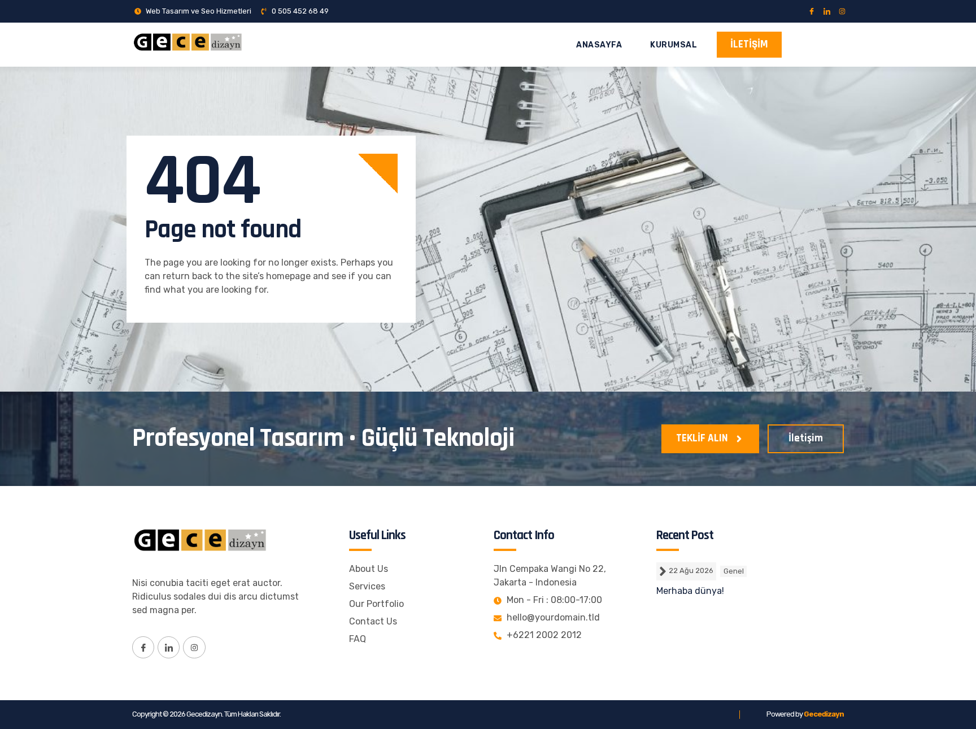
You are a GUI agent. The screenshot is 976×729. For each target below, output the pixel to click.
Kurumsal (673, 45)
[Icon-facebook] (811, 11)
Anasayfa (599, 45)
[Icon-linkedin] (826, 11)
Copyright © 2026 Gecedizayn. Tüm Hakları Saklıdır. (206, 714)
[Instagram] (842, 11)
